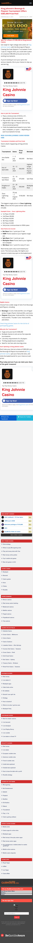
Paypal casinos (7, 614)
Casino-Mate (6, 873)
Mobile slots (6, 827)
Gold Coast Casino (8, 656)
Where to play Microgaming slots (12, 548)
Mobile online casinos (9, 849)
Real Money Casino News (8, 891)
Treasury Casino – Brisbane (10, 663)
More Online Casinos (16, 535)
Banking (3, 892)
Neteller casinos (7, 610)
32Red (4, 866)
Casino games (7, 579)
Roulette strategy (7, 775)
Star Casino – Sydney (9, 659)
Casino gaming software (9, 817)
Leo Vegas (6, 870)
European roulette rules (9, 753)
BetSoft (5, 792)
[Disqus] (16, 444)
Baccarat (5, 575)
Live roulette (6, 733)
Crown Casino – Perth (9, 652)
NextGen (5, 799)
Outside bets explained (9, 767)
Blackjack (5, 572)
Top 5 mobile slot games (9, 558)
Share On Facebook (5, 418)
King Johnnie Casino (24, 104)
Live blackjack (7, 726)
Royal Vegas (6, 863)
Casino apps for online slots (10, 830)
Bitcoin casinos (7, 599)
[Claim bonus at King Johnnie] (16, 74)
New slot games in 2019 (9, 562)
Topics (2, 894)
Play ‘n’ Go (6, 813)
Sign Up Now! (12, 101)
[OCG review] (2, 524)
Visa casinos (6, 621)
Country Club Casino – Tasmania (12, 649)
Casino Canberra (7, 641)
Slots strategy (6, 544)
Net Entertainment (8, 788)
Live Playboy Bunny (8, 729)
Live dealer (6, 750)
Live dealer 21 (7, 680)
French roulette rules (8, 760)
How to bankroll (7, 701)
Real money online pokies (10, 555)
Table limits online (8, 687)
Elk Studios (6, 802)
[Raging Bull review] (2, 528)
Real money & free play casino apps (12, 837)
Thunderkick (6, 810)
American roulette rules (9, 757)
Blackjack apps (7, 684)
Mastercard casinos (8, 607)
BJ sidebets (6, 691)
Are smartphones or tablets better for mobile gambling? (15, 845)
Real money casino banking (10, 603)
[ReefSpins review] (2, 521)
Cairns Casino (7, 638)
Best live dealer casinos (9, 718)
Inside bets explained (9, 764)
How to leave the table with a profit (12, 771)
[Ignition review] (2, 532)
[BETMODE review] (2, 517)
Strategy (5, 698)
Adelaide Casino (7, 631)
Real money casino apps (9, 841)
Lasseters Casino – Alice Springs (12, 645)
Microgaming (6, 785)
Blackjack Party (7, 708)
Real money (6, 676)
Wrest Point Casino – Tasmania (11, 666)
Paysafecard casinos (8, 617)
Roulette (5, 590)
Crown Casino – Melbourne (10, 634)
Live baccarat (6, 722)
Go (30, 517)
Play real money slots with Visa (11, 551)
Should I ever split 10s (9, 694)
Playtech (5, 795)
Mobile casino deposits (9, 853)
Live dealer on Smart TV (9, 736)
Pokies (5, 586)
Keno (4, 582)
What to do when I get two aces (11, 705)
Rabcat (5, 806)
